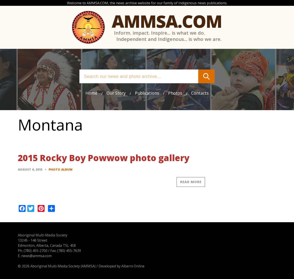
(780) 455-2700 (35, 250)
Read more (190, 182)
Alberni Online (132, 266)
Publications (147, 93)
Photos (175, 93)
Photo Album (61, 169)
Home (91, 93)
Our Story (116, 93)
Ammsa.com (167, 21)
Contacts (200, 93)
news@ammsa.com (36, 255)
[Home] (88, 27)
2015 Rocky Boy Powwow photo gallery (103, 158)
